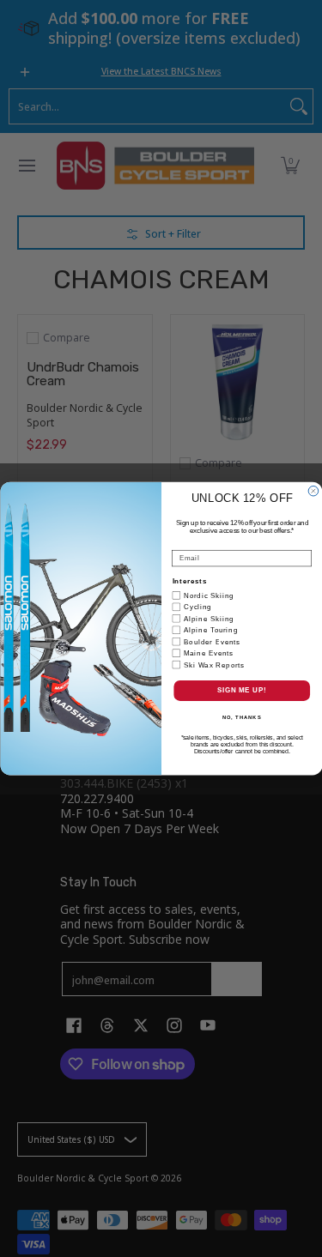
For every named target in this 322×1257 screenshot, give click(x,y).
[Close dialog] (313, 491)
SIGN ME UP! (241, 690)
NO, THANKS (241, 718)
